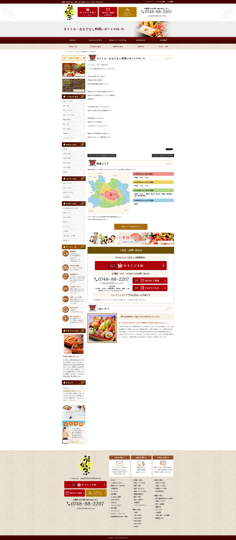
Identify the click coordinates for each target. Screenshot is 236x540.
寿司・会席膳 (66, 217)
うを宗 (116, 537)
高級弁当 (140, 46)
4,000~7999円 (67, 167)
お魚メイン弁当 (67, 188)
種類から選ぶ (158, 495)
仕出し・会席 (163, 46)
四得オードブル (67, 212)
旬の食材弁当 (66, 197)
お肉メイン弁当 (67, 183)
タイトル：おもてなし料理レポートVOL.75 (102, 155)
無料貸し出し (66, 240)
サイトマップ (150, 1)
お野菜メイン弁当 (68, 192)
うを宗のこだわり (95, 40)
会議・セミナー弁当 (68, 115)
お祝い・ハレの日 (68, 101)
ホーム (66, 51)
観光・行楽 (66, 124)
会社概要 (171, 1)
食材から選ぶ (158, 480)
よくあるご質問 (161, 1)
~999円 (65, 149)
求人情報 (114, 508)
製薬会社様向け (67, 119)
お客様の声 (140, 40)
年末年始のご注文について (72, 391)
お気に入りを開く (74, 58)
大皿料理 (65, 133)
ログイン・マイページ (118, 513)
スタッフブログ (116, 505)
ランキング (114, 491)
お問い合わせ (115, 499)
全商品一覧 (72, 46)
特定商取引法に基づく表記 (119, 516)
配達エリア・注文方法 (118, 40)
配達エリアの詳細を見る (130, 226)
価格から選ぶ (118, 46)
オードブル (66, 226)
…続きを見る (72, 400)
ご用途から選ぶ (95, 46)
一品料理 (65, 231)
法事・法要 (66, 105)
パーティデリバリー (68, 138)
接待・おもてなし (68, 110)
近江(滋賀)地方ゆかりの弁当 (70, 208)
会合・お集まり (67, 128)
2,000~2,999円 (67, 158)
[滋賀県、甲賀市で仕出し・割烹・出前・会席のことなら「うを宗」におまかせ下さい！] (69, 12)
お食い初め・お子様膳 (69, 235)
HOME (72, 40)
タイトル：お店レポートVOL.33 (162, 155)
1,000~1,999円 (67, 153)
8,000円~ (65, 172)
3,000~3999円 (67, 163)
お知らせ (114, 502)
